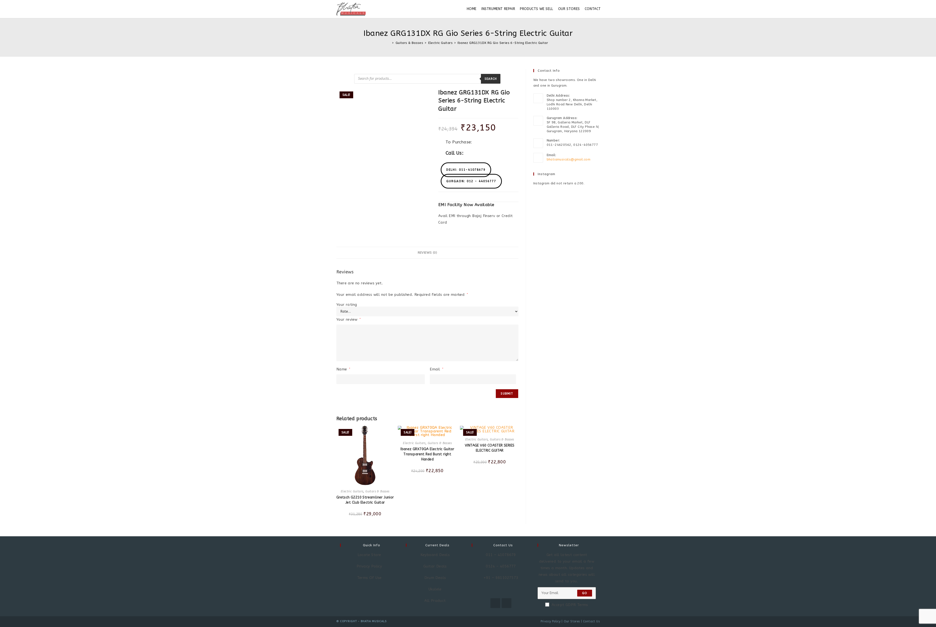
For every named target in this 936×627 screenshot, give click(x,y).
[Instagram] (506, 603)
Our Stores (572, 621)
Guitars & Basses (377, 491)
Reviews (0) (427, 253)
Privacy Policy (551, 621)
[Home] (389, 43)
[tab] (427, 252)
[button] (466, 169)
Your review (348, 319)
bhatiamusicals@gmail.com (569, 159)
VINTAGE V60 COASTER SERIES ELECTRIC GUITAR (489, 448)
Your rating (346, 305)
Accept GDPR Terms (570, 605)
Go (584, 593)
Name (343, 369)
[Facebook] (495, 603)
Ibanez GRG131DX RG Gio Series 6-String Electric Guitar (503, 43)
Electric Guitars (352, 491)
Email (436, 369)
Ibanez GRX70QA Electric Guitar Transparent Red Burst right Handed (427, 454)
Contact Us (591, 621)
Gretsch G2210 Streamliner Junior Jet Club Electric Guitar (365, 500)
